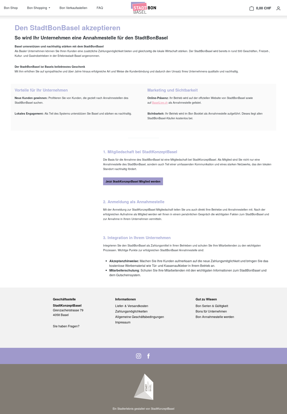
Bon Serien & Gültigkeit (212, 306)
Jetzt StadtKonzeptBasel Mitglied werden (133, 181)
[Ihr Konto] (278, 8)
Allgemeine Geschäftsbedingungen (139, 316)
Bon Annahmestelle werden (215, 316)
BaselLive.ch (160, 102)
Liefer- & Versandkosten (131, 306)
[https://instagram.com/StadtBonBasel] (139, 356)
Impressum (122, 322)
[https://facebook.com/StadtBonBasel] (148, 356)
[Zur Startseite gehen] (143, 8)
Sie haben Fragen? (66, 326)
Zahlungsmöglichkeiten (131, 311)
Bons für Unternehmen (211, 311)
